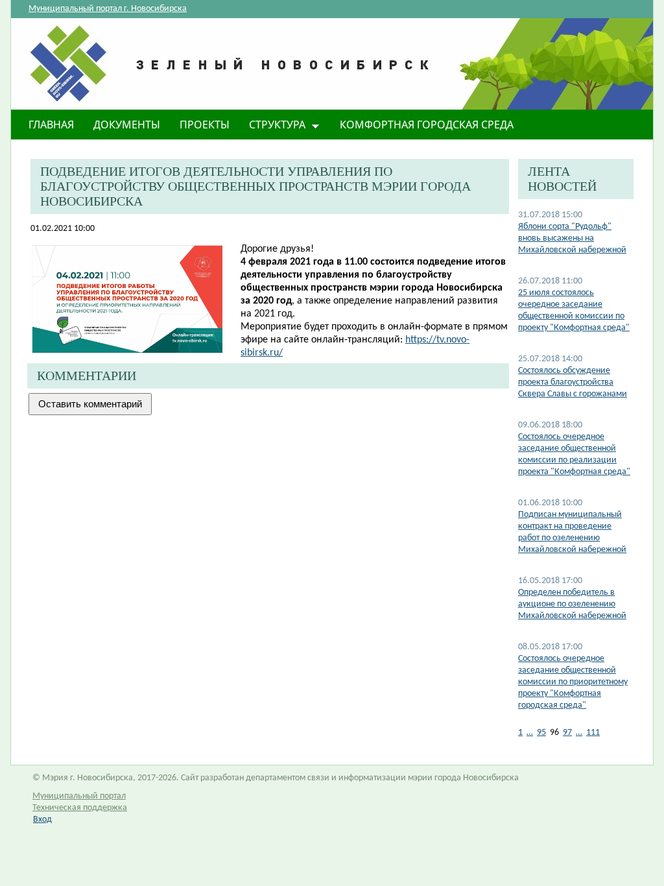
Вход (42, 819)
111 (593, 732)
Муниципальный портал (79, 796)
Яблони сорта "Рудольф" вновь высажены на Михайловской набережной (572, 238)
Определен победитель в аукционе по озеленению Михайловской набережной (572, 604)
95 (541, 732)
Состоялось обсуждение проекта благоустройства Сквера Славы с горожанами (572, 382)
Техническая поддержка (79, 808)
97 (567, 732)
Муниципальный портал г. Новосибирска (108, 9)
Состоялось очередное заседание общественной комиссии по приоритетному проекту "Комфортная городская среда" (573, 682)
